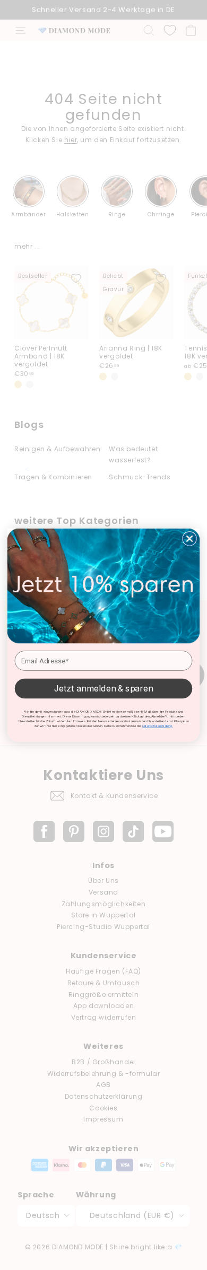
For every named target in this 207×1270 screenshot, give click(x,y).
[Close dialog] (189, 538)
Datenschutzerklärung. (157, 726)
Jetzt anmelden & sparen (103, 688)
